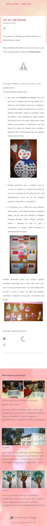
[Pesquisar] (43, 4)
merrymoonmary (30, 523)
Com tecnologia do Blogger (25, 517)
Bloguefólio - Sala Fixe (19, 4)
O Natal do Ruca (34, 52)
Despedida (5, 447)
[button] (4, 28)
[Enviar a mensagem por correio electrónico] (4, 340)
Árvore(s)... (5, 490)
